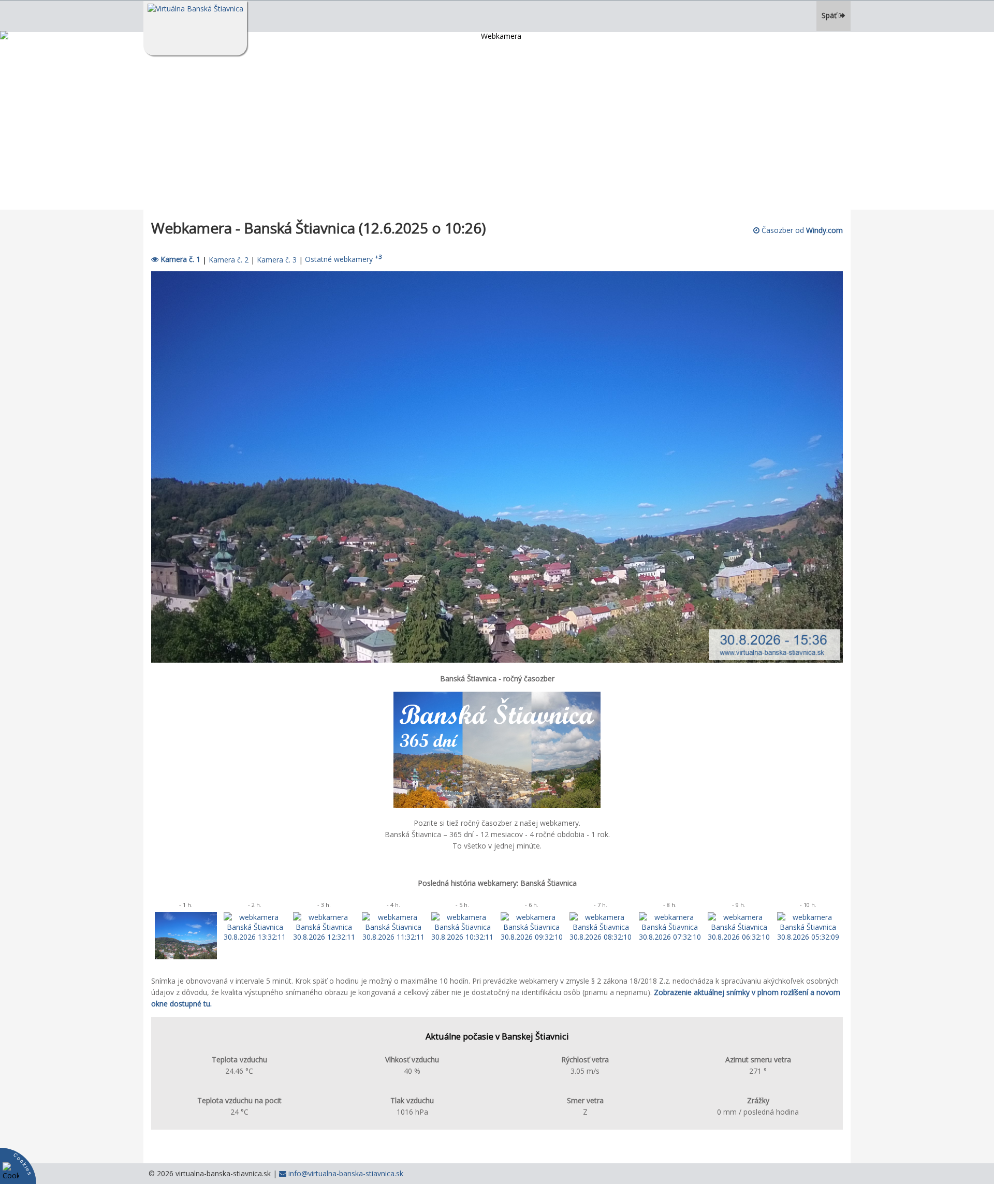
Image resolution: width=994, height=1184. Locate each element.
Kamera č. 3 (277, 259)
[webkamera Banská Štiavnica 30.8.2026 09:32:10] (532, 937)
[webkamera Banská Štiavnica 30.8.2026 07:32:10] (670, 937)
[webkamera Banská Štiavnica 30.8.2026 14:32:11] (186, 956)
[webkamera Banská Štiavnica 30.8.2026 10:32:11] (462, 937)
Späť (830, 15)
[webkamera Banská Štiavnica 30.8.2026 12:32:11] (324, 937)
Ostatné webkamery (343, 259)
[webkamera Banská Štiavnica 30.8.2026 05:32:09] (808, 937)
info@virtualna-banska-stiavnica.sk (344, 1173)
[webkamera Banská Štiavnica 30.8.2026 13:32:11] (255, 937)
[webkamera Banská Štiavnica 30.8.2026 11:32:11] (393, 937)
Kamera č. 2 (228, 259)
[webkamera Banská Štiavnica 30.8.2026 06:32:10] (739, 937)
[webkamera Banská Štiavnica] (497, 660)
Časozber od (801, 230)
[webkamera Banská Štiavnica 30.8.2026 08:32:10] (600, 937)
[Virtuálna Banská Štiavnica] (195, 28)
